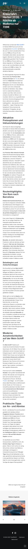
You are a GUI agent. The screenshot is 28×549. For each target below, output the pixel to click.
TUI (16, 78)
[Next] (20, 519)
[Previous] (7, 519)
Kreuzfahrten (6, 10)
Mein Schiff (20, 45)
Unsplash (22, 487)
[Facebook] (12, 533)
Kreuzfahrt (15, 49)
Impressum (21, 537)
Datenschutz (15, 539)
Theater (5, 381)
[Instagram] (15, 533)
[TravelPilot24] (5, 3)
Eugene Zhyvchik (18, 485)
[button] (24, 3)
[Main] (14, 519)
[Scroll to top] (25, 546)
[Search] (19, 3)
